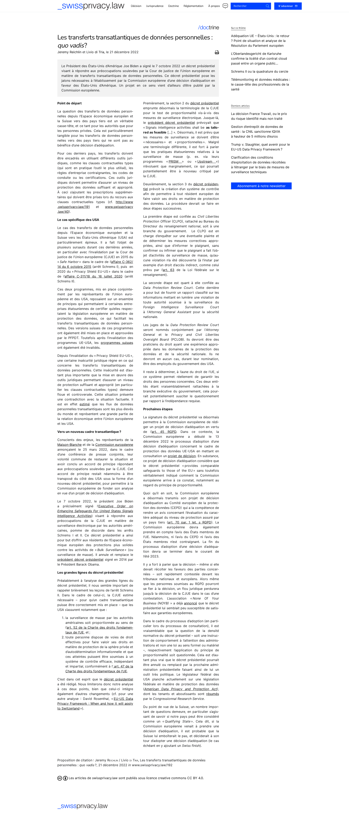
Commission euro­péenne (114, 445)
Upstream (206, 161)
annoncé (190, 603)
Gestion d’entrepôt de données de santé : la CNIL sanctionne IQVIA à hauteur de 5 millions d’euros (257, 131)
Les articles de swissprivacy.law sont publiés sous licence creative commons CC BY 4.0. (136, 778)
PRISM (175, 161)
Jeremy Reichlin (69, 52)
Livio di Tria (95, 52)
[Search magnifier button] (267, 6)
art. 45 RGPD (164, 432)
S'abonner (286, 5)
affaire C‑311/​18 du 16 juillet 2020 (93, 276)
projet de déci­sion (182, 456)
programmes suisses (117, 343)
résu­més (212, 694)
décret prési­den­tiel (118, 679)
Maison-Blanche (69, 445)
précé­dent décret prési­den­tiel (80, 559)
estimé (85, 404)
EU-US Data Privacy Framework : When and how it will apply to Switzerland (95, 703)
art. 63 (168, 270)
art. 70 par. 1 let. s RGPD (189, 522)
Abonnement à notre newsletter (261, 186)
